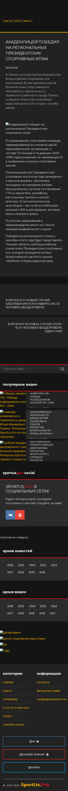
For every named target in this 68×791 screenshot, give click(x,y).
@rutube (34, 767)
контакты (43, 682)
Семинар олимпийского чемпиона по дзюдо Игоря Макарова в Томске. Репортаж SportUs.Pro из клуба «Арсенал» (41, 421)
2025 (21, 565)
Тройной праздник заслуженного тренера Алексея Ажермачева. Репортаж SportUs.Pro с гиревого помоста (41, 448)
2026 (10, 565)
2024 (32, 565)
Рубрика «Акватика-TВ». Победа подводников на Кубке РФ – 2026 (42, 396)
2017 (52, 613)
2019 (31, 572)
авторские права (48, 690)
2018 (42, 572)
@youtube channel (32, 754)
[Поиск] (62, 369)
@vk (32, 741)
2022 (54, 565)
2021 (10, 572)
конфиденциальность (52, 699)
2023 (43, 565)
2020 (21, 572)
